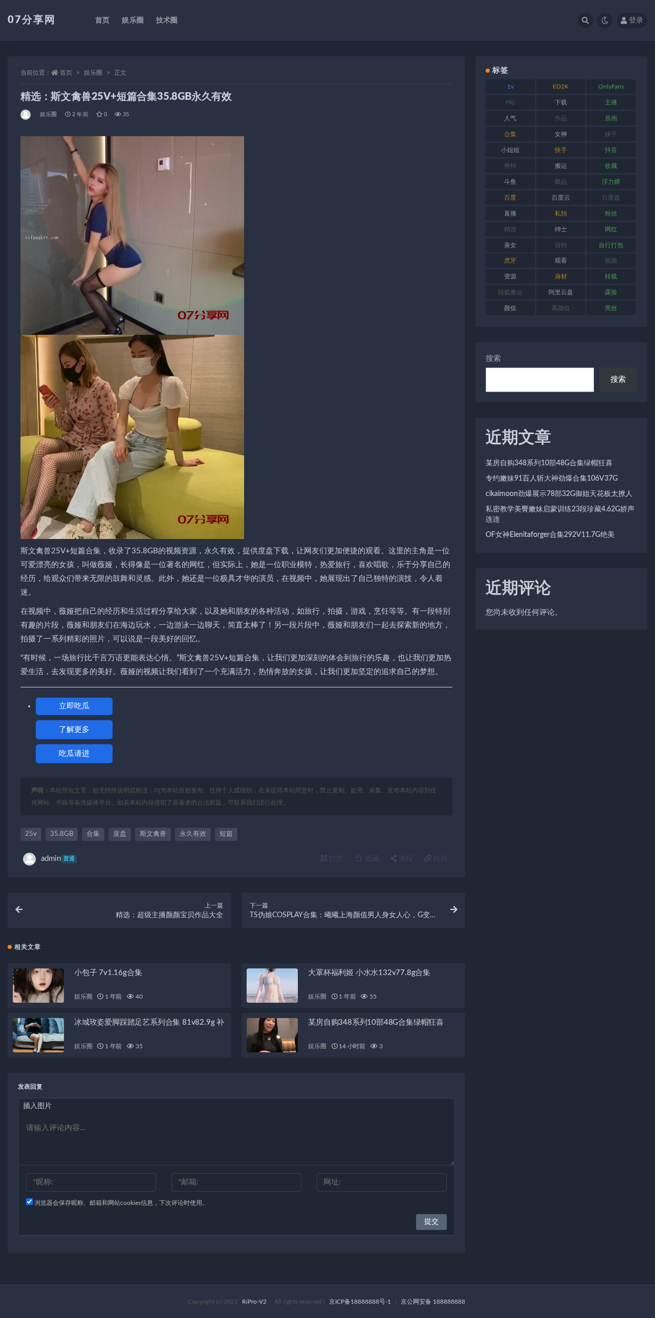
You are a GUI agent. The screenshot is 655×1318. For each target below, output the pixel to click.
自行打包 (611, 245)
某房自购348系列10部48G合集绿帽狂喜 (376, 1022)
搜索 (493, 358)
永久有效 (193, 834)
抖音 (611, 150)
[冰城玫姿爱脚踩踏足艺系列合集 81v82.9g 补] (38, 1035)
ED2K (561, 86)
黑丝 (611, 308)
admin (58, 858)
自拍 (561, 245)
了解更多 (74, 729)
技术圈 (167, 20)
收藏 (371, 858)
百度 (510, 198)
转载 (611, 276)
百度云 (561, 198)
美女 (510, 245)
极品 (561, 182)
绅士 (561, 229)
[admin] (26, 115)
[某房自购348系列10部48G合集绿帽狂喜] (272, 1035)
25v (31, 834)
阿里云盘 (561, 292)
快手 (561, 150)
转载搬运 (510, 292)
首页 (102, 20)
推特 (510, 166)
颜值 (510, 308)
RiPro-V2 (254, 1302)
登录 (636, 20)
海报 (405, 858)
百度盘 (611, 198)
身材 (561, 276)
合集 (93, 834)
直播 (510, 213)
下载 (561, 102)
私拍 (561, 213)
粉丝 (611, 213)
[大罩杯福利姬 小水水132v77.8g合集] (272, 985)
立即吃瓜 (74, 706)
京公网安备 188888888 (433, 1302)
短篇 (226, 834)
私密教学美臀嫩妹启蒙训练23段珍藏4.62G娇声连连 (560, 514)
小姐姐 (510, 150)
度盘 (119, 834)
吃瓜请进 (74, 754)
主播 (611, 102)
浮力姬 (611, 182)
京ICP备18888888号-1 (360, 1302)
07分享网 (32, 20)
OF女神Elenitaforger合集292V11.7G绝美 (550, 534)
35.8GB (61, 834)
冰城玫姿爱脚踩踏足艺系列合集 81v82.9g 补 (149, 1022)
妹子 (611, 134)
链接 (439, 858)
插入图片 (37, 1106)
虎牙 (510, 260)
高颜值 (561, 308)
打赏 (335, 858)
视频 (611, 260)
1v (510, 86)
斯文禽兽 (153, 834)
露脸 (611, 292)
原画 (611, 118)
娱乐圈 (133, 20)
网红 (611, 229)
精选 (510, 229)
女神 (561, 134)
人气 (510, 118)
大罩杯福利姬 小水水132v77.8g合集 (369, 973)
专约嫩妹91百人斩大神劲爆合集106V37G (552, 478)
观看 (561, 260)
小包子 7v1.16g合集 (108, 973)
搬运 (561, 166)
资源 (510, 276)
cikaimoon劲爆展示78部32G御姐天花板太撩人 (559, 494)
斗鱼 (510, 182)
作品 (561, 118)
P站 (510, 102)
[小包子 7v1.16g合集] (38, 985)
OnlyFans (611, 86)
